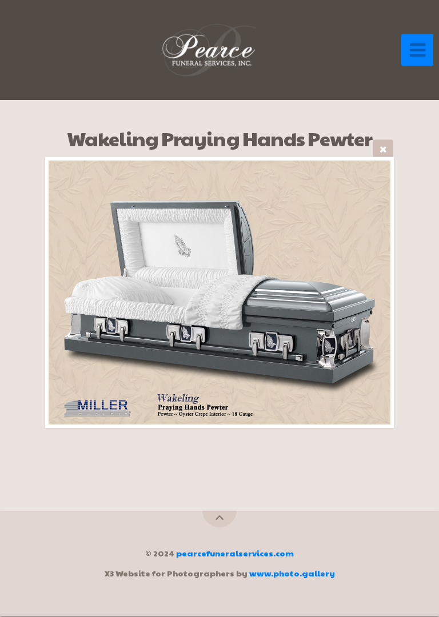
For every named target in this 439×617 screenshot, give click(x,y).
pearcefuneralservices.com (235, 553)
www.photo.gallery (292, 573)
